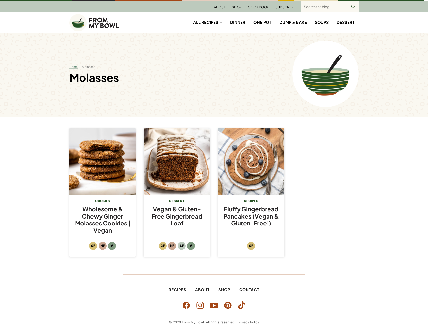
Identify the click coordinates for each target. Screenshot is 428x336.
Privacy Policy (248, 322)
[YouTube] (214, 305)
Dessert (346, 22)
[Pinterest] (228, 305)
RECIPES (251, 201)
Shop (237, 7)
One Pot (262, 22)
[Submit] (353, 6)
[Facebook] (186, 305)
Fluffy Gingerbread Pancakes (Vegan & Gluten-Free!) (251, 216)
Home (73, 67)
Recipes (177, 289)
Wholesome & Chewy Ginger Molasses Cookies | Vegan (102, 219)
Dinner (237, 22)
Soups (322, 22)
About (220, 7)
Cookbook (258, 7)
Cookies (102, 201)
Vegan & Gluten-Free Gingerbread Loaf (177, 216)
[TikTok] (242, 305)
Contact (249, 289)
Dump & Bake (293, 22)
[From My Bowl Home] (94, 22)
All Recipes (205, 22)
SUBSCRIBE (285, 7)
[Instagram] (200, 305)
